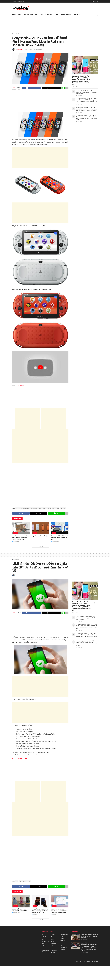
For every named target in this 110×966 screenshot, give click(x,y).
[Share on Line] (63, 88)
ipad (20, 881)
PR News (53, 952)
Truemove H (63, 947)
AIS (42, 934)
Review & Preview (66, 15)
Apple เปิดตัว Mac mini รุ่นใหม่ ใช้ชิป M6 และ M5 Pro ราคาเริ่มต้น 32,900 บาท (89, 936)
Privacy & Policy (89, 961)
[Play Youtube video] (40, 367)
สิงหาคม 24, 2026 (16, 912)
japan (44, 508)
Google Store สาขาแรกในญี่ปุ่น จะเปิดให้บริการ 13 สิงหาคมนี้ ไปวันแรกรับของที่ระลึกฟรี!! (20, 537)
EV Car (43, 946)
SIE (53, 508)
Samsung (26, 15)
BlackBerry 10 (45, 941)
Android (16, 533)
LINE (29, 881)
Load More (40, 546)
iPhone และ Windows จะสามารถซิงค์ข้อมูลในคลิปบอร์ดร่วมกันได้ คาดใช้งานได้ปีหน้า (59, 910)
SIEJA (57, 508)
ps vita (49, 508)
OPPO (36, 15)
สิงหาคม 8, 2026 (16, 541)
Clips (40, 508)
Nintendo (53, 943)
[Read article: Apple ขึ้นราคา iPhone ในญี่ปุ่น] (40, 528)
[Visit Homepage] (21, 8)
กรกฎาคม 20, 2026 (36, 537)
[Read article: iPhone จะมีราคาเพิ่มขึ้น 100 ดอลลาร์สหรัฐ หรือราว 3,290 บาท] (21, 901)
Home (13, 15)
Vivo (31, 15)
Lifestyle (53, 939)
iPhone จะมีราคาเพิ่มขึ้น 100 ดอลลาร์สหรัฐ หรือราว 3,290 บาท (20, 909)
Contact (96, 961)
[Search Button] (97, 15)
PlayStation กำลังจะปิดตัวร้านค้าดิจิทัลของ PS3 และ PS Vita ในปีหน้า (59, 537)
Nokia (52, 946)
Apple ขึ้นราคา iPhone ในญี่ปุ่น (40, 536)
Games (57, 15)
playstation (20, 386)
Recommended (64, 934)
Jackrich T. (19, 49)
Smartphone (48, 15)
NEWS (19, 15)
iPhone (41, 15)
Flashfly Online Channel (45, 951)
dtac (43, 943)
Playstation (39, 49)
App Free (44, 939)
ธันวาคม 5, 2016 (28, 49)
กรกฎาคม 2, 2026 (55, 541)
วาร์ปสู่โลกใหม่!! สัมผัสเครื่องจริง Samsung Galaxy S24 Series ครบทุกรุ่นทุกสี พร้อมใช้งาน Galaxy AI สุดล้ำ (86, 92)
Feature (43, 948)
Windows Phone (62, 950)
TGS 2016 (62, 508)
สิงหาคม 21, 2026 (35, 914)
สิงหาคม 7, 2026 (55, 914)
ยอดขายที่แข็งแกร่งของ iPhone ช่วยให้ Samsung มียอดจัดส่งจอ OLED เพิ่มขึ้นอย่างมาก (40, 910)
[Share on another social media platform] (66, 88)
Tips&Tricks (63, 945)
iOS (17, 881)
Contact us (95, 1)
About (77, 961)
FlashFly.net (18, 961)
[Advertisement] (70, 7)
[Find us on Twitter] (92, 1)
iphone (24, 881)
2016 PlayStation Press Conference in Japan (26, 508)
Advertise (82, 961)
